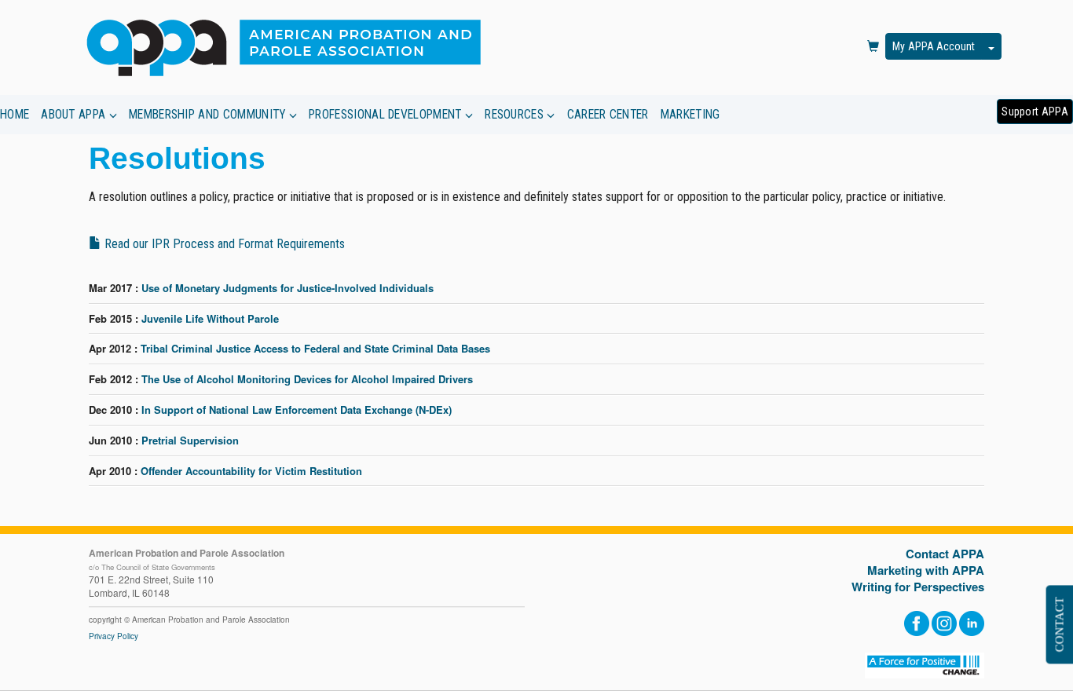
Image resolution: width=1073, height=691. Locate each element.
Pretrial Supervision (190, 440)
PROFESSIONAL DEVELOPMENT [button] (387, 115)
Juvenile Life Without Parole (210, 318)
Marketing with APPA (925, 570)
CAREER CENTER (608, 115)
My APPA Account (933, 46)
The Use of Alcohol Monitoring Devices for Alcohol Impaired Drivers (307, 378)
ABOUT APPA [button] (74, 115)
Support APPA (1035, 111)
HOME (14, 115)
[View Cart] (873, 47)
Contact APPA (945, 554)
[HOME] (290, 47)
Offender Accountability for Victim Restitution (251, 470)
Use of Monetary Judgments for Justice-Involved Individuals (287, 287)
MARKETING (690, 115)
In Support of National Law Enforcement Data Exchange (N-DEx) (296, 409)
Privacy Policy (113, 636)
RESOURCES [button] (516, 115)
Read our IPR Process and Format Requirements (223, 243)
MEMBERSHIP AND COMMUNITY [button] (209, 115)
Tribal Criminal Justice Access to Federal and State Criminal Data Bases (315, 348)
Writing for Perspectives (917, 587)
